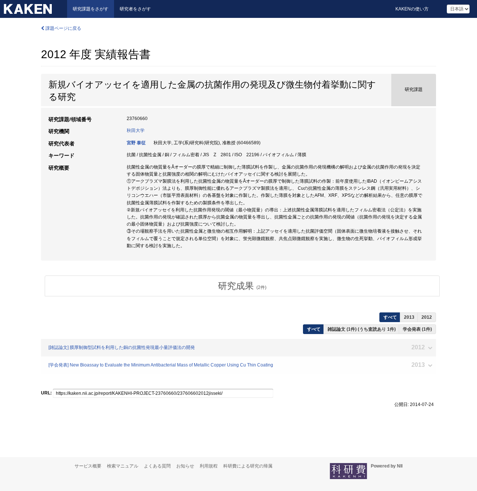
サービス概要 (88, 466)
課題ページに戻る (62, 28)
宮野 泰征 (136, 142)
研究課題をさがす (90, 9)
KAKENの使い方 (412, 9)
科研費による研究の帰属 (247, 466)
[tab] (242, 286)
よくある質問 (157, 466)
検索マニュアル (122, 466)
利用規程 (209, 466)
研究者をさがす (135, 9)
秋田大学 (136, 130)
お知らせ (185, 466)
